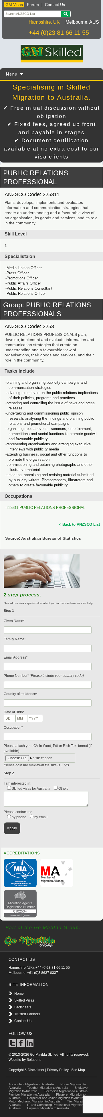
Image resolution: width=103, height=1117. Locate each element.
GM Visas (14, 4)
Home (19, 994)
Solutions (34, 1060)
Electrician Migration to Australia (66, 1091)
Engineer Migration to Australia (48, 1108)
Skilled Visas (24, 1000)
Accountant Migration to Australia (31, 1084)
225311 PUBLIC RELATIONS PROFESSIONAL (46, 507)
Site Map (78, 1070)
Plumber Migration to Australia (29, 1094)
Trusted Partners (27, 1014)
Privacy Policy (58, 1070)
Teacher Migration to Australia (47, 1087)
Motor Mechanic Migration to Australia (34, 1101)
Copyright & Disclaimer (26, 1070)
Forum (33, 4)
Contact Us (55, 4)
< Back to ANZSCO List (79, 524)
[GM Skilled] (51, 53)
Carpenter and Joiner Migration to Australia (56, 1098)
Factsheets (22, 1007)
